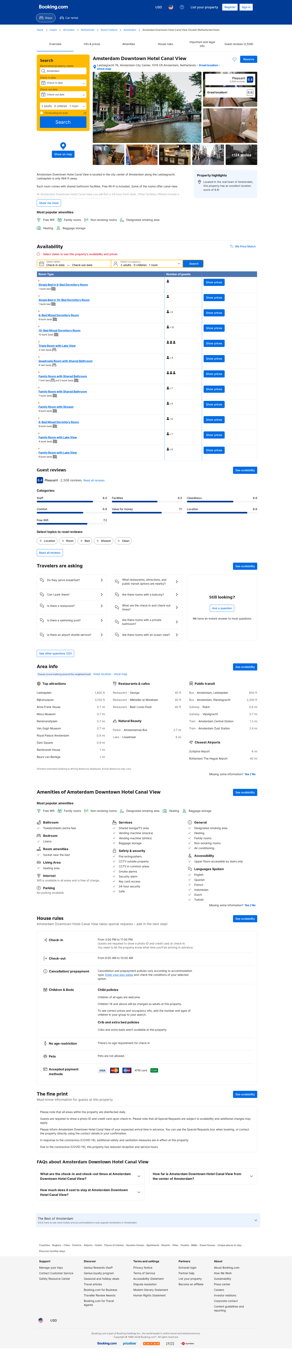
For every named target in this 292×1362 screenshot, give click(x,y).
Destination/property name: (57, 65)
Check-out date (48, 89)
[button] (63, 106)
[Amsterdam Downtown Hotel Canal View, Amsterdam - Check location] (95, 66)
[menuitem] (46, 17)
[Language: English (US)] (171, 7)
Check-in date (48, 77)
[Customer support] (182, 7)
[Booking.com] (53, 7)
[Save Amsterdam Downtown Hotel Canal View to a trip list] (234, 59)
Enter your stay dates (119, 974)
